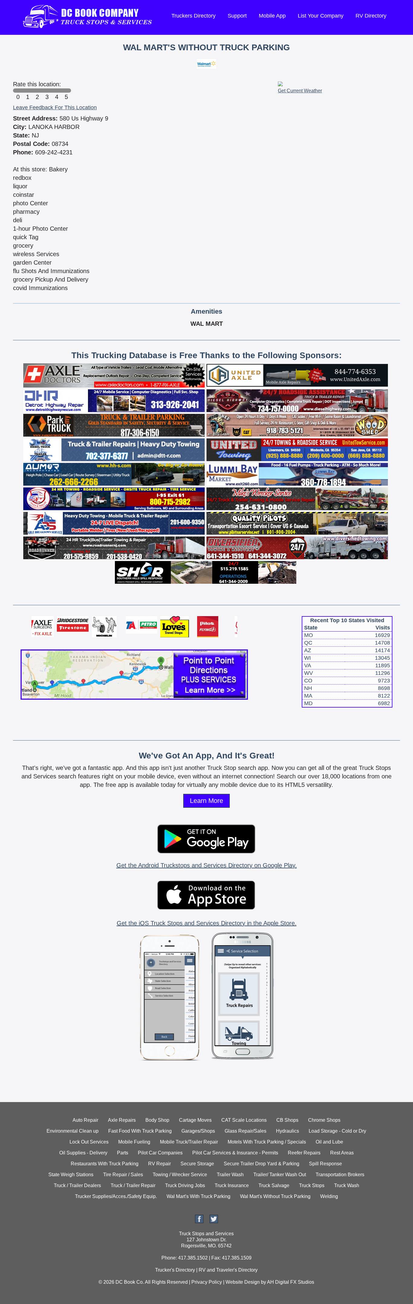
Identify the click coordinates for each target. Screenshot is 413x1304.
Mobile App (272, 16)
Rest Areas (342, 1152)
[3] (47, 90)
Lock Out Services (89, 1141)
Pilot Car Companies (160, 1152)
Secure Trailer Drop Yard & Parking (261, 1163)
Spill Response (325, 1163)
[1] (27, 90)
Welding (329, 1196)
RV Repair (159, 1163)
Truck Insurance (232, 1185)
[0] (18, 90)
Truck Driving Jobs (185, 1185)
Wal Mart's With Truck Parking (198, 1196)
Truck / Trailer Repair (133, 1185)
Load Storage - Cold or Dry (337, 1131)
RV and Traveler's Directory (228, 1270)
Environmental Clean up (73, 1131)
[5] (66, 90)
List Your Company (320, 16)
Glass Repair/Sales (245, 1131)
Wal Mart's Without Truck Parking (275, 1196)
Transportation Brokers (340, 1174)
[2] (37, 90)
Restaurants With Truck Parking (104, 1163)
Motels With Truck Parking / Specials (267, 1141)
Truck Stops (311, 1185)
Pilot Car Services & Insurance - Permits (235, 1152)
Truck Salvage (274, 1185)
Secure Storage (197, 1163)
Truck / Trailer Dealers (77, 1185)
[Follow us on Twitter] (214, 1221)
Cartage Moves (195, 1120)
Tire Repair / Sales (123, 1174)
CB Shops (287, 1120)
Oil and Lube (329, 1141)
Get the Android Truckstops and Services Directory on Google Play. (206, 865)
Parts (122, 1152)
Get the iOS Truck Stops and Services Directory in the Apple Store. (207, 923)
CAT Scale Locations (244, 1120)
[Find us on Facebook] (199, 1221)
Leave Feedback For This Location (55, 107)
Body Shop (157, 1120)
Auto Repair (85, 1120)
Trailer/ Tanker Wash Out (279, 1174)
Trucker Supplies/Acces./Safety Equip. (116, 1196)
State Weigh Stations (70, 1174)
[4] (56, 90)
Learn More (206, 800)
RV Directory (371, 16)
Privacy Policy (206, 1282)
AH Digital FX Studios (290, 1282)
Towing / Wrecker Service (180, 1174)
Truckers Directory (193, 16)
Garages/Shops (198, 1131)
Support (237, 16)
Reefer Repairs (304, 1152)
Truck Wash (346, 1185)
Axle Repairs (122, 1120)
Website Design (243, 1282)
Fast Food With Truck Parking (140, 1131)
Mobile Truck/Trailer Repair (189, 1141)
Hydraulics (287, 1131)
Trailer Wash (230, 1174)
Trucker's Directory (175, 1270)
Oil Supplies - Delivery (83, 1152)
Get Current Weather (300, 90)
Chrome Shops (324, 1120)
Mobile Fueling (134, 1141)
